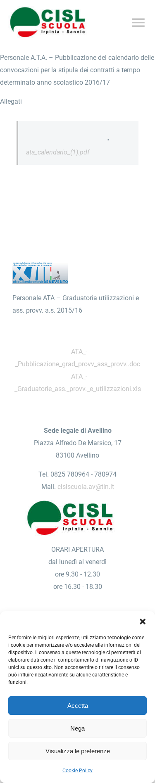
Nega (77, 728)
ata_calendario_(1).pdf (57, 152)
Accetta (77, 705)
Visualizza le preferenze (77, 751)
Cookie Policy (77, 771)
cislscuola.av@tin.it (85, 487)
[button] (142, 621)
